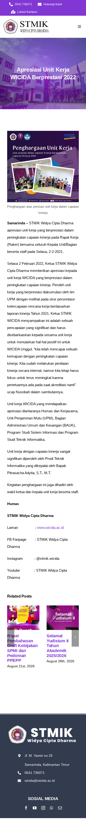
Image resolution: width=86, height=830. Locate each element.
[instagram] (43, 808)
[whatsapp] (51, 808)
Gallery (23, 623)
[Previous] (10, 637)
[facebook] (26, 808)
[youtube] (35, 808)
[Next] (75, 637)
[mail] (60, 808)
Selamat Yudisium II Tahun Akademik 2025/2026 (61, 612)
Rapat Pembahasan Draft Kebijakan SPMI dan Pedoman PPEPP (22, 612)
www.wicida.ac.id (50, 528)
